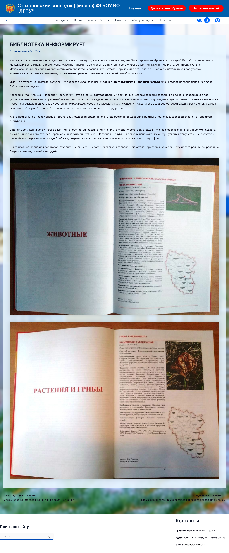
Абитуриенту (141, 20)
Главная (135, 8)
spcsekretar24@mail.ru (194, 544)
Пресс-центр (167, 20)
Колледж (59, 20)
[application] (66, 20)
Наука (119, 20)
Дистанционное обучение (167, 8)
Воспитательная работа (90, 20)
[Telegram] (207, 20)
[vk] (199, 20)
